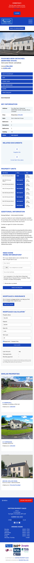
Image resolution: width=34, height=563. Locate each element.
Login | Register (26, 500)
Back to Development (17, 28)
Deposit (5, 321)
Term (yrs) (5, 335)
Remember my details (11, 283)
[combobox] (6, 267)
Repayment (7, 341)
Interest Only (15, 341)
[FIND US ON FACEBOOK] (14, 523)
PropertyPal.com (23, 560)
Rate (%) (5, 328)
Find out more (8, 304)
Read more (17, 8)
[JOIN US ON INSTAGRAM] (17, 523)
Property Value (7, 315)
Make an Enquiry (17, 287)
